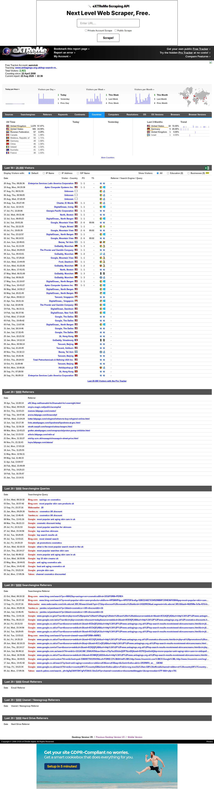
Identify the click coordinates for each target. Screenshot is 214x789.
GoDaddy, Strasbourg (63, 340)
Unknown (68, 191)
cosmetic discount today (49, 523)
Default (34, 173)
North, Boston (66, 215)
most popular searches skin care (53, 551)
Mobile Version (135, 737)
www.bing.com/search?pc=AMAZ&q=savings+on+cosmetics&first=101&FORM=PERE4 (81, 596)
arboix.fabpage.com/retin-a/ (41, 434)
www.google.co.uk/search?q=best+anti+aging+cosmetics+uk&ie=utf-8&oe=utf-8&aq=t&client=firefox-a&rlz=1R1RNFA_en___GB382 (100, 663)
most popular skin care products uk (56, 503)
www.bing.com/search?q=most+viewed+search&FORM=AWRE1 (70, 635)
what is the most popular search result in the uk (60, 547)
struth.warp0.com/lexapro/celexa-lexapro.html (50, 426)
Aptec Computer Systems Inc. (59, 187)
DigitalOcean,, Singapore (61, 301)
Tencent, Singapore (64, 297)
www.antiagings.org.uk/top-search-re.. (36, 67)
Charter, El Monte (65, 203)
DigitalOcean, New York (62, 313)
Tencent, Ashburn (64, 348)
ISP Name (84, 173)
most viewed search (49, 539)
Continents (80, 114)
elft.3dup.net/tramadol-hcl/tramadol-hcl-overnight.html (54, 403)
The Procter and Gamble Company (56, 250)
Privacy (209, 742)
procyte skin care (45, 570)
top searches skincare (47, 531)
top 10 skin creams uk (47, 558)
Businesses (197, 173)
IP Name (49, 173)
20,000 (20, 167)
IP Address (66, 173)
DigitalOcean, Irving (63, 207)
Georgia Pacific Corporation (59, 211)
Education (176, 173)
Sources (9, 114)
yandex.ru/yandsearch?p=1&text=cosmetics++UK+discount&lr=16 (71, 608)
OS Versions (157, 114)
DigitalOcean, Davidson (62, 309)
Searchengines (28, 114)
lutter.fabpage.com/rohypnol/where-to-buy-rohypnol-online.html (59, 419)
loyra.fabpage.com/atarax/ (40, 442)
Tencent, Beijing (65, 344)
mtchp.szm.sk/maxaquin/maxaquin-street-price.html (53, 438)
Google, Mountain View (62, 222)
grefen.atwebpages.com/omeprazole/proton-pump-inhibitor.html (59, 430)
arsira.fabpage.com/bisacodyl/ (42, 415)
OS (144, 114)
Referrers (47, 114)
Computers (113, 114)
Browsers (175, 114)
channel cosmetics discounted (51, 574)
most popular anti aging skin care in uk (56, 519)
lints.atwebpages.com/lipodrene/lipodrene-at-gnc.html (54, 423)
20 (42, 507)
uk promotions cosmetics (49, 543)
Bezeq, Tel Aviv (66, 242)
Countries (96, 114)
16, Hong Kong (66, 336)
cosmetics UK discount (51, 511)
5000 (18, 391)
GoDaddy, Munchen (64, 246)
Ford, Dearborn (66, 262)
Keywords (63, 114)
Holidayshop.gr (66, 368)
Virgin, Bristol (66, 226)
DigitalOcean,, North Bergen (59, 219)
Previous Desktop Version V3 (110, 737)
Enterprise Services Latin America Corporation (50, 183)
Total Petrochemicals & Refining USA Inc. (53, 360)
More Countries (107, 158)
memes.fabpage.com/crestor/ (42, 411)
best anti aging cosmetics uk (51, 566)
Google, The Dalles (64, 317)
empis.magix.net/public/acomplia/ (44, 407)
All (160, 173)
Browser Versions (197, 114)
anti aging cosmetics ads (49, 562)
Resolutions (132, 114)
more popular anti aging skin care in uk (56, 554)
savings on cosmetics (49, 500)
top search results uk (47, 535)
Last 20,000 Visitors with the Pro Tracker (107, 381)
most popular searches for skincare (54, 527)
